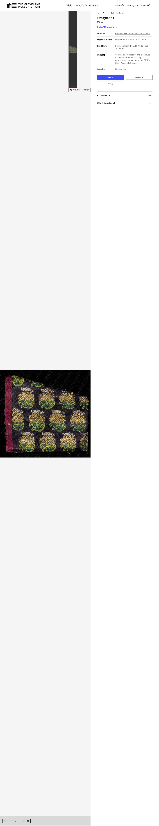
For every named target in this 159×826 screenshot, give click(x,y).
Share (109, 77)
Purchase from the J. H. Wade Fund (131, 46)
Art (94, 5)
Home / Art (101, 13)
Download (138, 77)
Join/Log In (131, 5)
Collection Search (117, 13)
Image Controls (9, 821)
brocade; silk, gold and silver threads (132, 33)
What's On (82, 5)
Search (144, 5)
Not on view (121, 69)
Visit (69, 5)
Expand (24, 821)
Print (109, 84)
